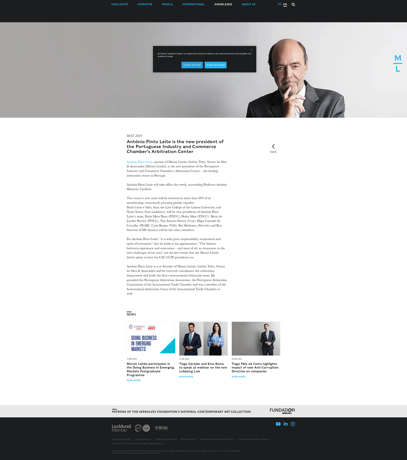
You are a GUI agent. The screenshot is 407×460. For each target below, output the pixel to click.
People (167, 4)
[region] (204, 59)
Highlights (119, 4)
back (273, 151)
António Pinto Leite (140, 162)
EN (285, 4)
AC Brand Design (130, 453)
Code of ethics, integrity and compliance (137, 444)
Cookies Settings (121, 439)
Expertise (145, 4)
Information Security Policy (217, 439)
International (193, 4)
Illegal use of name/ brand (253, 439)
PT (280, 4)
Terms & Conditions (166, 439)
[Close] (251, 49)
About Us (248, 4)
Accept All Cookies (215, 65)
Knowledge (223, 4)
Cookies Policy (143, 439)
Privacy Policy (188, 439)
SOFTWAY (157, 453)
